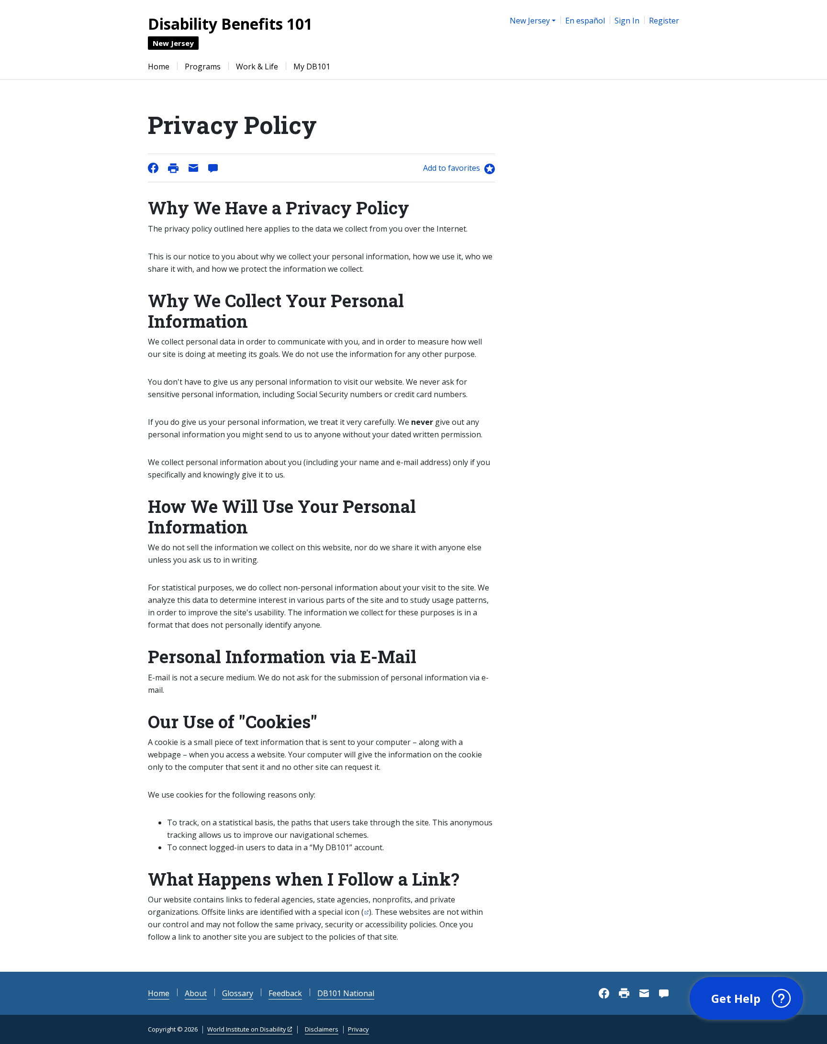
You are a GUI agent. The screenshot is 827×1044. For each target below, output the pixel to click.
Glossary (237, 993)
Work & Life (257, 66)
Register (664, 20)
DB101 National (345, 993)
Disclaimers (321, 1029)
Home (158, 66)
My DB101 (311, 66)
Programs (203, 66)
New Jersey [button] (530, 20)
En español (585, 20)
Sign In (627, 20)
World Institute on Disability (246, 1029)
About (196, 993)
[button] (746, 998)
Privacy (358, 1029)
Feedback (285, 993)
